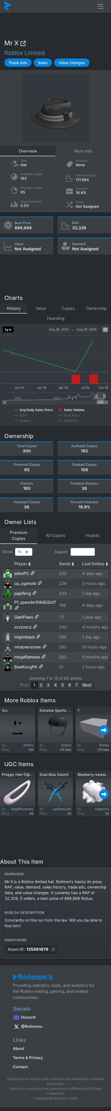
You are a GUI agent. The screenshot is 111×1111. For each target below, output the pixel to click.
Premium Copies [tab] (18, 535)
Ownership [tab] (96, 308)
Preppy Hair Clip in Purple (24, 774)
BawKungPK (25, 666)
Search (61, 551)
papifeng (22, 593)
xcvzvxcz (23, 627)
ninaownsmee (27, 647)
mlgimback (24, 637)
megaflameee (27, 656)
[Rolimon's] (8, 6)
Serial (64, 563)
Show (8, 551)
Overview (28, 151)
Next (86, 685)
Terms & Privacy (28, 1057)
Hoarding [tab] (55, 318)
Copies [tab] (68, 308)
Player (20, 563)
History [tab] (13, 308)
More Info (83, 151)
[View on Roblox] (23, 43)
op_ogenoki (25, 583)
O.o (5, 710)
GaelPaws (23, 617)
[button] (18, 62)
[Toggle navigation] (100, 6)
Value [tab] (41, 308)
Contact (20, 1066)
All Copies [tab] (55, 535)
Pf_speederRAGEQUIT (35, 602)
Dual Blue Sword (54, 774)
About (18, 1048)
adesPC (21, 573)
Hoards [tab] (92, 535)
